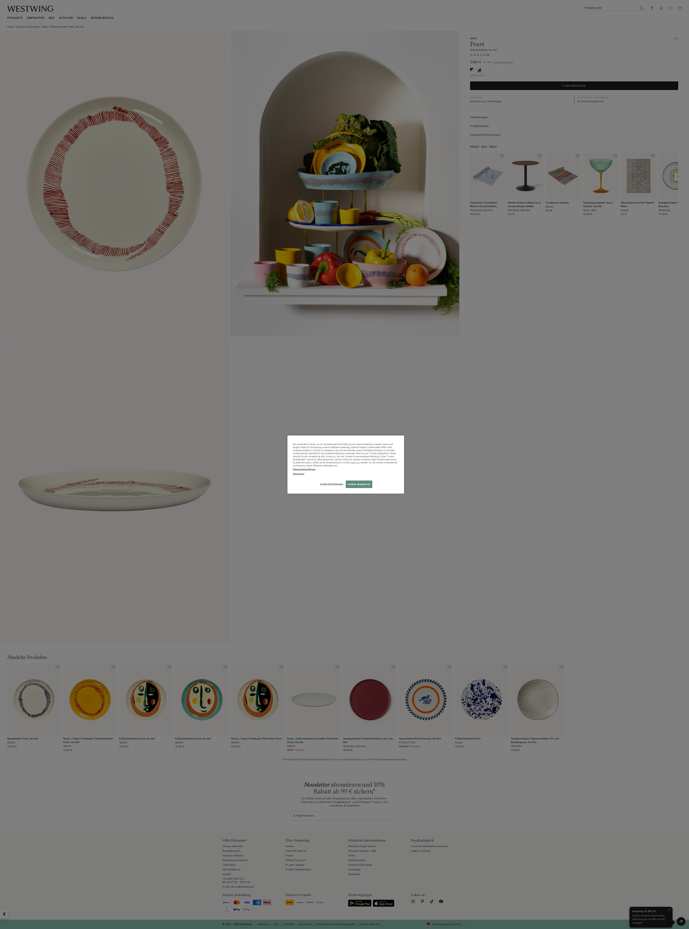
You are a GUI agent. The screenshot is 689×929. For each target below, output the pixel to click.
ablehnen (355, 462)
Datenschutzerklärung (304, 469)
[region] (345, 464)
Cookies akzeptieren (359, 484)
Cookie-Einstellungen (331, 484)
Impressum (298, 473)
